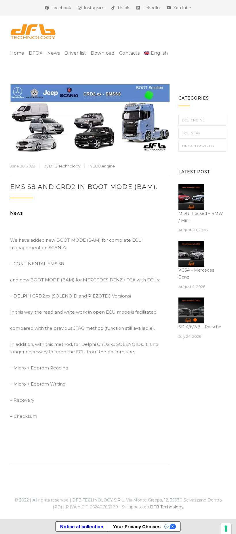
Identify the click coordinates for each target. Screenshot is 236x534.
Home (17, 53)
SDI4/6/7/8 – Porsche (199, 326)
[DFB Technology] (33, 31)
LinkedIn (150, 8)
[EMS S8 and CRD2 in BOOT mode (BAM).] (90, 120)
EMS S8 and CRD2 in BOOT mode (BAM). (83, 187)
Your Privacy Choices (137, 526)
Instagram (92, 8)
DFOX (36, 53)
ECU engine (104, 166)
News (53, 53)
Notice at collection (81, 526)
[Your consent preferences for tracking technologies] (225, 528)
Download (103, 53)
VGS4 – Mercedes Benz (196, 274)
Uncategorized (198, 146)
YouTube (181, 8)
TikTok (122, 8)
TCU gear (191, 133)
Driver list (75, 53)
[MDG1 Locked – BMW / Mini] (191, 197)
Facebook (60, 8)
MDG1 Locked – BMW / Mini (200, 217)
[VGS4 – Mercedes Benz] (191, 254)
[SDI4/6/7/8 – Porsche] (191, 310)
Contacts (129, 53)
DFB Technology (64, 166)
